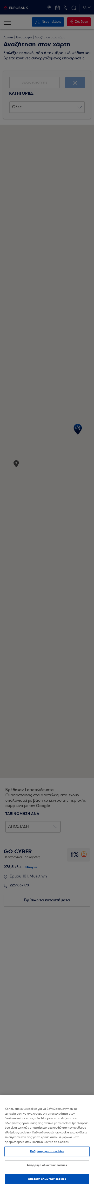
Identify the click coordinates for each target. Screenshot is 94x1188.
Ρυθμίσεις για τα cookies (47, 1151)
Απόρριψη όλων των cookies (47, 1165)
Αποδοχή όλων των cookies (47, 1179)
